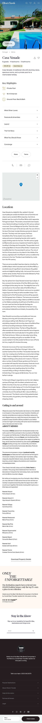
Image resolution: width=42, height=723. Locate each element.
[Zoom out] (37, 177)
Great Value (17, 66)
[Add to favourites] (39, 58)
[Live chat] (29, 165)
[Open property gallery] (21, 24)
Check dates (31, 719)
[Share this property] (35, 58)
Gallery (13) (8, 44)
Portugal (5, 52)
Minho (13, 52)
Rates (16, 154)
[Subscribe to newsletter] (33, 630)
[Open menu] (39, 3)
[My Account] (35, 3)
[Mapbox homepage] (7, 199)
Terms (26, 154)
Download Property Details (21, 559)
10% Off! (6, 66)
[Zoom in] (37, 175)
